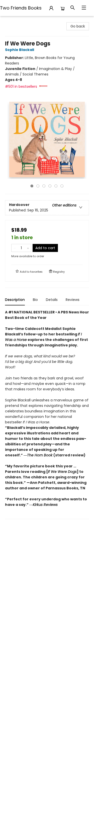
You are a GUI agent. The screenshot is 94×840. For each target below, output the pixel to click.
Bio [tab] (35, 299)
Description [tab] (15, 299)
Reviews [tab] (72, 299)
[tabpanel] (47, 414)
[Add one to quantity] (28, 248)
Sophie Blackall (19, 49)
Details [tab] (52, 299)
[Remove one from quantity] (15, 248)
